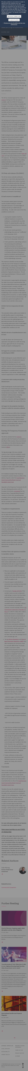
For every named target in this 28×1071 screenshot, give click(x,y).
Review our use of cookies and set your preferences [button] (14, 23)
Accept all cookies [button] (14, 20)
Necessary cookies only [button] (14, 16)
